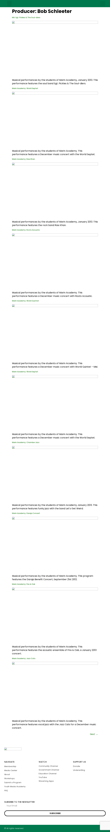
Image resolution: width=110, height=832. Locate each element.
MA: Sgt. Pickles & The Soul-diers (26, 17)
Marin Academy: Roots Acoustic (26, 230)
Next (94, 734)
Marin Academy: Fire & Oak (23, 584)
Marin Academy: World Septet (25, 88)
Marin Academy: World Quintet (25, 301)
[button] (9, 3)
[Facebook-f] (93, 828)
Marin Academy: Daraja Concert (26, 513)
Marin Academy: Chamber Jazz (25, 442)
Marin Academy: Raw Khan (23, 159)
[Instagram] (99, 828)
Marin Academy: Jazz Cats (23, 658)
